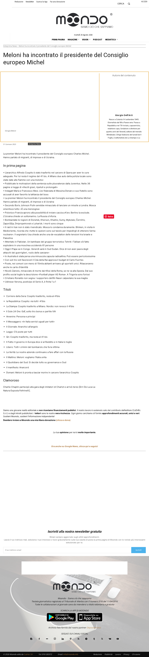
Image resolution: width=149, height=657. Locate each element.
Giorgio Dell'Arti (124, 115)
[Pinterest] (70, 639)
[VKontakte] (110, 639)
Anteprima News (10, 46)
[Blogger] (31, 639)
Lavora (118, 654)
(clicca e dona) (63, 420)
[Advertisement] (74, 491)
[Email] (68, 401)
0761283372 (47, 654)
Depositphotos (94, 627)
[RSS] (78, 639)
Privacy (126, 654)
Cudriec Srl (28, 654)
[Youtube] (118, 639)
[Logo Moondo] (85, 21)
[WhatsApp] (48, 401)
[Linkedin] (55, 401)
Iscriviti (138, 550)
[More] (82, 401)
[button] (125, 3)
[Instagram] (55, 639)
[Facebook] (24, 401)
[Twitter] (31, 401)
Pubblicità (108, 654)
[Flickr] (47, 639)
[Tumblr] (75, 401)
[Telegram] (61, 401)
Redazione (97, 654)
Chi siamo (136, 654)
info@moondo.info (70, 654)
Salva (41, 401)
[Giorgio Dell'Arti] (124, 95)
